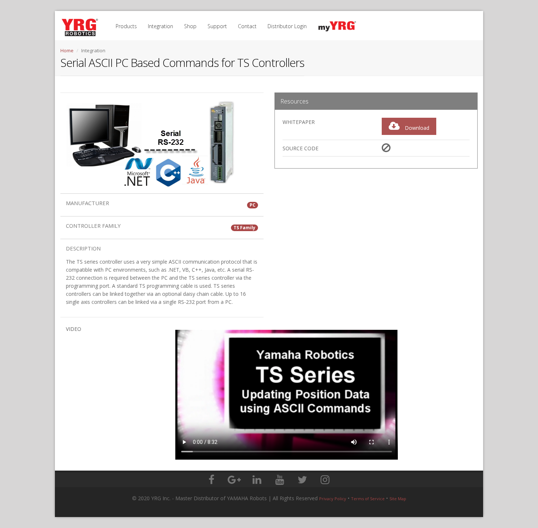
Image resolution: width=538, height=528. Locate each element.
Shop (190, 26)
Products (126, 26)
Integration (160, 26)
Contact (247, 26)
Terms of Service (368, 498)
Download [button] (416, 127)
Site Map (397, 498)
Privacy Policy (332, 498)
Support (217, 26)
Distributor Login (287, 26)
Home (67, 50)
